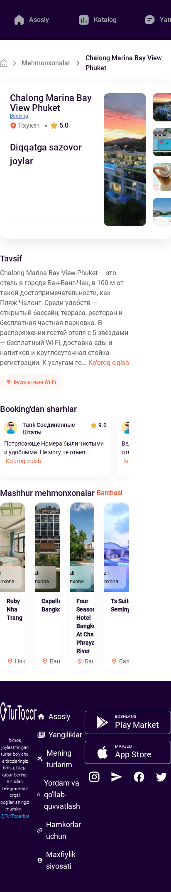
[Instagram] (94, 777)
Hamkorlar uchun (63, 830)
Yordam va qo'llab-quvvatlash (62, 795)
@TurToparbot (14, 816)
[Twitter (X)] (161, 777)
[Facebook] (139, 777)
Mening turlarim (59, 759)
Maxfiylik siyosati (61, 860)
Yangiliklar (65, 734)
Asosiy (60, 716)
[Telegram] (116, 777)
